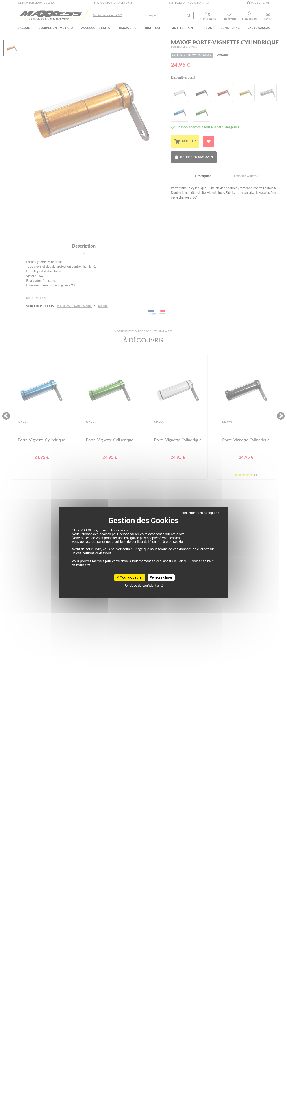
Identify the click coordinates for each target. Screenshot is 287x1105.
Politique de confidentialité (143, 585)
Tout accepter (131, 577)
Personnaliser (161, 577)
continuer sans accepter (199, 513)
